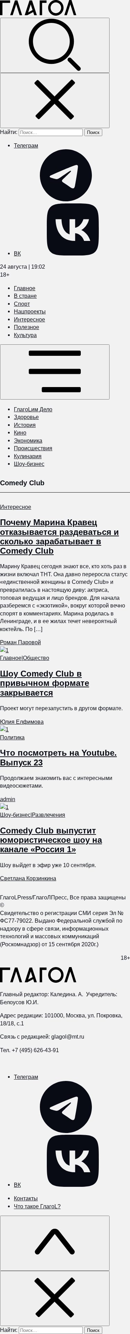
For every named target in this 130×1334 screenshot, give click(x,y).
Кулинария (28, 456)
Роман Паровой (20, 642)
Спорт (22, 304)
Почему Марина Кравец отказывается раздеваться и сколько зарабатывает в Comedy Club (59, 536)
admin (7, 799)
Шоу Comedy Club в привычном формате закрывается (44, 683)
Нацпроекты (30, 311)
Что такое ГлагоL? (37, 1206)
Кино (20, 432)
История (25, 425)
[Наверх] (55, 1243)
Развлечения (48, 815)
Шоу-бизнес (29, 464)
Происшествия (33, 448)
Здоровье (26, 417)
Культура (25, 335)
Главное (24, 288)
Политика (12, 737)
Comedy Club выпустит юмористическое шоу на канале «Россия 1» (51, 840)
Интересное (29, 319)
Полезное (26, 327)
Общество (36, 658)
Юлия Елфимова (22, 722)
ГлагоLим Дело (33, 409)
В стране (25, 296)
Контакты (26, 1198)
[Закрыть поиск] (55, 100)
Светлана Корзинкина (28, 878)
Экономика (28, 440)
